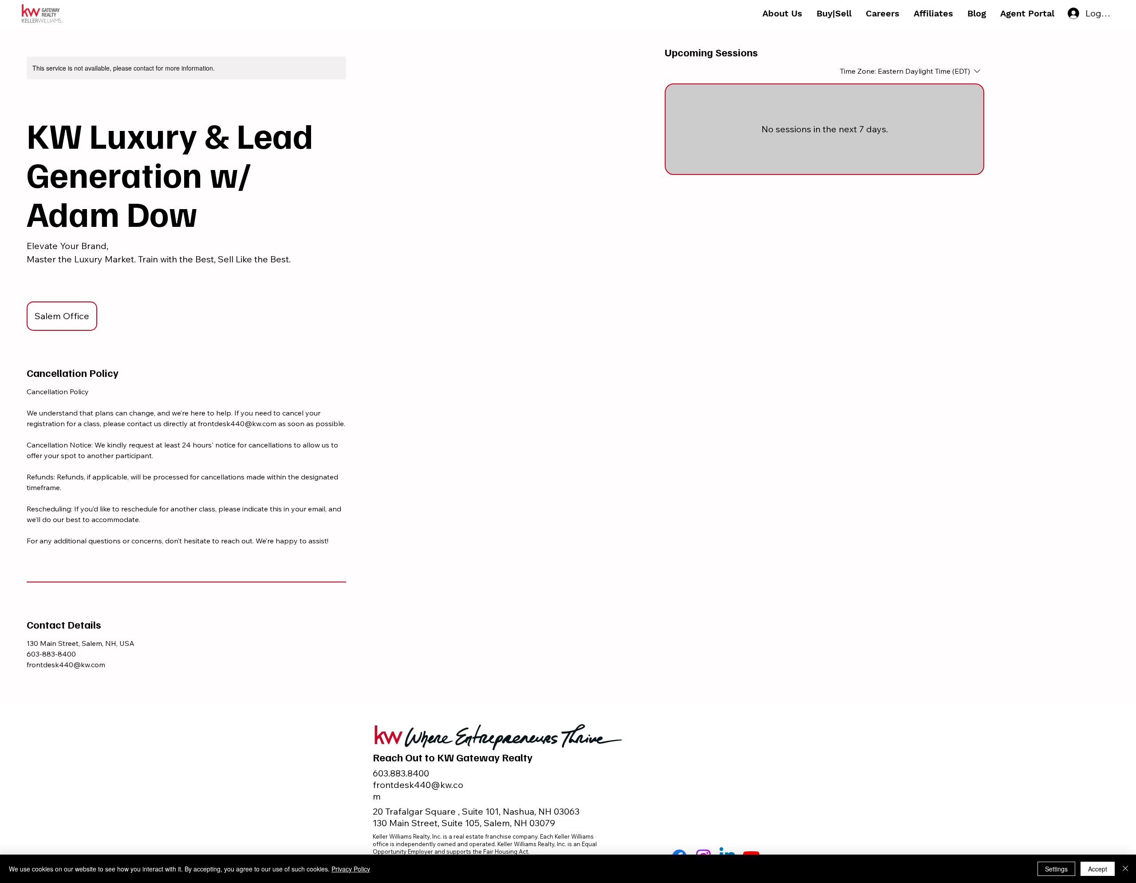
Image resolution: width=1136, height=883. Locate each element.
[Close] (1125, 869)
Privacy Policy (350, 868)
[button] (782, 13)
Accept (1097, 868)
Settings (1056, 868)
